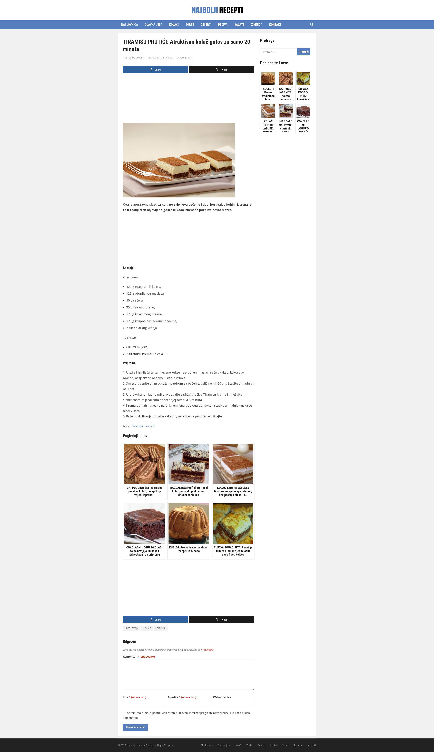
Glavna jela (153, 24)
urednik (140, 57)
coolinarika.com (143, 426)
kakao (147, 628)
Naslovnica (129, 24)
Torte (189, 24)
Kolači (174, 24)
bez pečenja (132, 628)
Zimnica (256, 24)
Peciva (223, 24)
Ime (134, 697)
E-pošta (182, 697)
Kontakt (275, 24)
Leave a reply (184, 57)
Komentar (139, 656)
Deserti (206, 24)
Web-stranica (222, 697)
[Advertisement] (188, 99)
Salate (239, 24)
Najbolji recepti (135, 745)
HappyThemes (165, 745)
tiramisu (161, 628)
